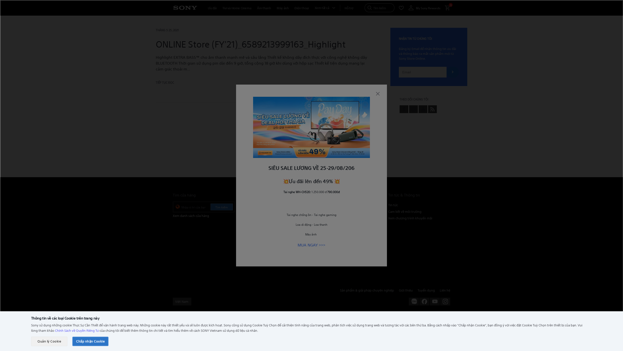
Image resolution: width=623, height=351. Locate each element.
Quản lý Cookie (49, 341)
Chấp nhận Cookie (90, 341)
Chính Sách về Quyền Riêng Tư (77, 330)
